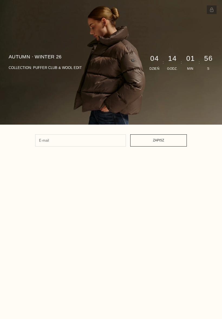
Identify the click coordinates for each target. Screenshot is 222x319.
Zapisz (158, 140)
